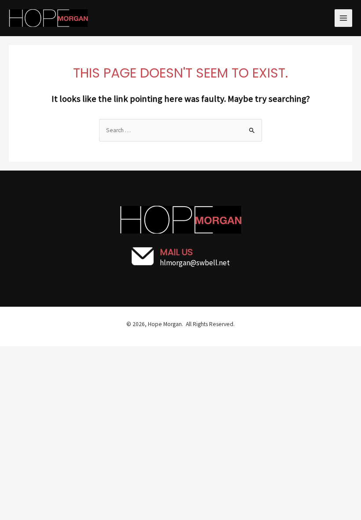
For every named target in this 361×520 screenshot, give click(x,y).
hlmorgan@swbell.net (195, 262)
